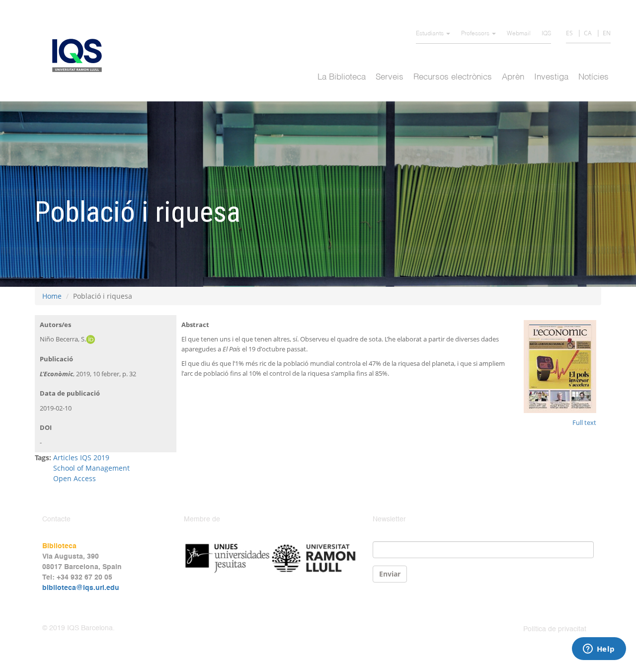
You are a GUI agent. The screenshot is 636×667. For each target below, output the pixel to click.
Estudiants (430, 34)
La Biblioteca (342, 77)
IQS (546, 34)
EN (607, 33)
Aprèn (513, 77)
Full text (584, 422)
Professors (476, 34)
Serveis (389, 77)
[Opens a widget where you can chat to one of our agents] (598, 649)
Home (52, 296)
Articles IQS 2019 (81, 457)
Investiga (551, 77)
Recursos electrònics (452, 77)
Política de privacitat (554, 629)
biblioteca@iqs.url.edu (80, 587)
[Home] (80, 55)
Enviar (389, 574)
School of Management (91, 468)
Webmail (519, 34)
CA (588, 33)
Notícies (593, 77)
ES (569, 33)
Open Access (74, 478)
